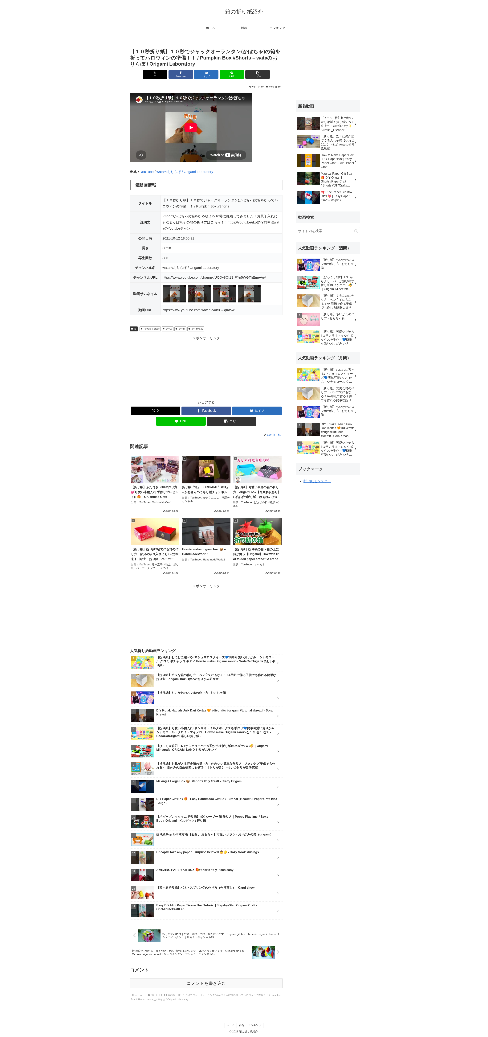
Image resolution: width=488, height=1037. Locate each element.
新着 (241, 1025)
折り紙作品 (197, 328)
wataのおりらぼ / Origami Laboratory (185, 172)
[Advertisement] (206, 368)
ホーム (231, 1025)
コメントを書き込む (206, 983)
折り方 (168, 328)
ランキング (254, 1025)
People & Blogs (152, 328)
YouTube (147, 172)
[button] (257, 74)
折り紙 (181, 328)
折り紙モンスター (317, 481)
